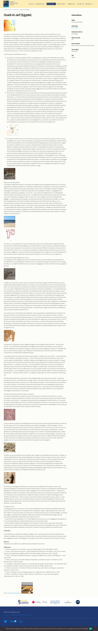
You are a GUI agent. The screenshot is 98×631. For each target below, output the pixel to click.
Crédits (6, 615)
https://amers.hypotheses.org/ (12, 593)
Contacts (29, 615)
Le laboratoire (40, 4)
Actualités (80, 4)
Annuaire (88, 4)
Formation (71, 4)
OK (90, 628)
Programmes (16, 9)
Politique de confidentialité (17, 615)
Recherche (50, 4)
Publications (61, 4)
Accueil (31, 4)
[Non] (96, 628)
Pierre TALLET (75, 28)
